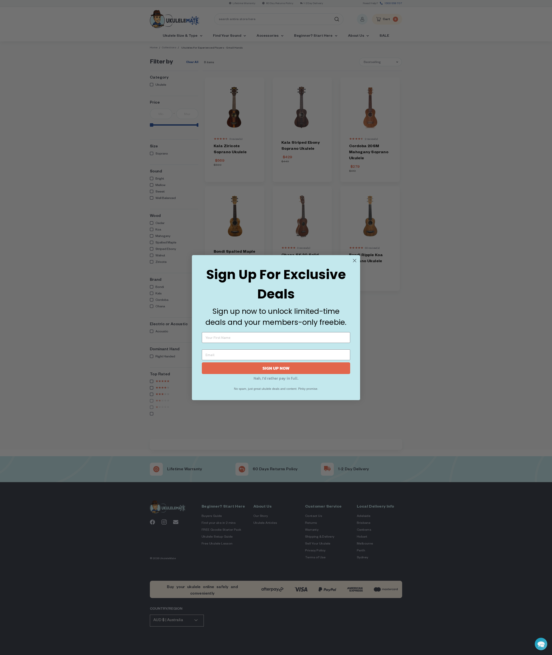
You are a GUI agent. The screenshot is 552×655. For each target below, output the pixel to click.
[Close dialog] (354, 260)
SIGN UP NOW (276, 368)
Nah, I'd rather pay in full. (276, 378)
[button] (541, 644)
